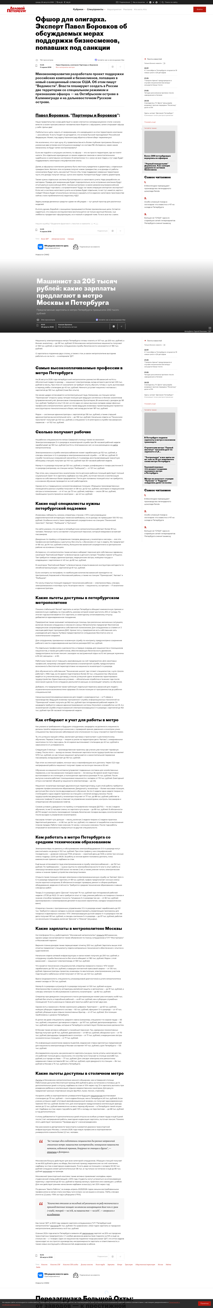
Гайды (38, 1267)
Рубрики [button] (78, 9)
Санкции (71, 239)
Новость (44, 1264)
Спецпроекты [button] (95, 9)
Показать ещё (150, 122)
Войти (200, 9)
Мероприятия (114, 9)
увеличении (88, 1233)
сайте (115, 445)
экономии (47, 1171)
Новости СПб (55, 1264)
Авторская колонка (58, 239)
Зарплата (110, 1264)
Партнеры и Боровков (94, 115)
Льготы (39, 1080)
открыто (100, 935)
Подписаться (124, 2)
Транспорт (129, 1264)
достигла (54, 1226)
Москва (160, 1264)
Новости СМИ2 (42, 255)
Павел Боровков (52, 115)
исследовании (53, 1214)
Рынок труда (100, 1264)
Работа (168, 1264)
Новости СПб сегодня (70, 1264)
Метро (119, 1264)
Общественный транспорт (145, 1264)
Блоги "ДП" (45, 239)
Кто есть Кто (140, 9)
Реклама (127, 9)
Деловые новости (87, 1264)
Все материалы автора (65, 67)
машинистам (97, 1096)
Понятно (204, 1303)
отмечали (52, 1152)
